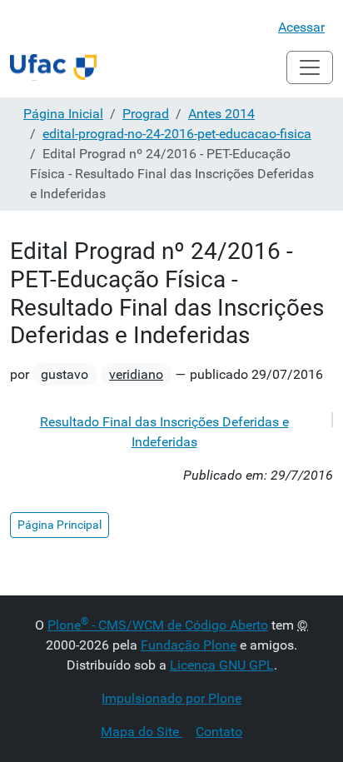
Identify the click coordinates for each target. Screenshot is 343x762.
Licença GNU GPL (222, 665)
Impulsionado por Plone (171, 698)
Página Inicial (63, 114)
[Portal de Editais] (53, 67)
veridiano (136, 374)
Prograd (145, 114)
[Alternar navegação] (309, 67)
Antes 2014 (221, 114)
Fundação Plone (188, 645)
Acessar (301, 27)
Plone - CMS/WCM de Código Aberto (157, 625)
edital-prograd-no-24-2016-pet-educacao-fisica (176, 134)
